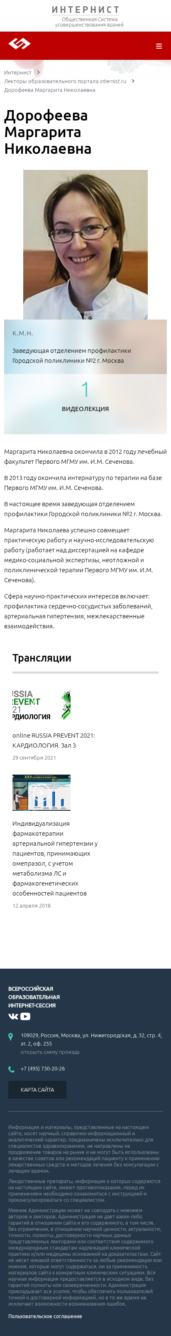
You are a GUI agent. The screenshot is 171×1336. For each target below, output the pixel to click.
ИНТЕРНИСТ (85, 11)
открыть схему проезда (50, 1052)
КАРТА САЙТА (37, 1089)
